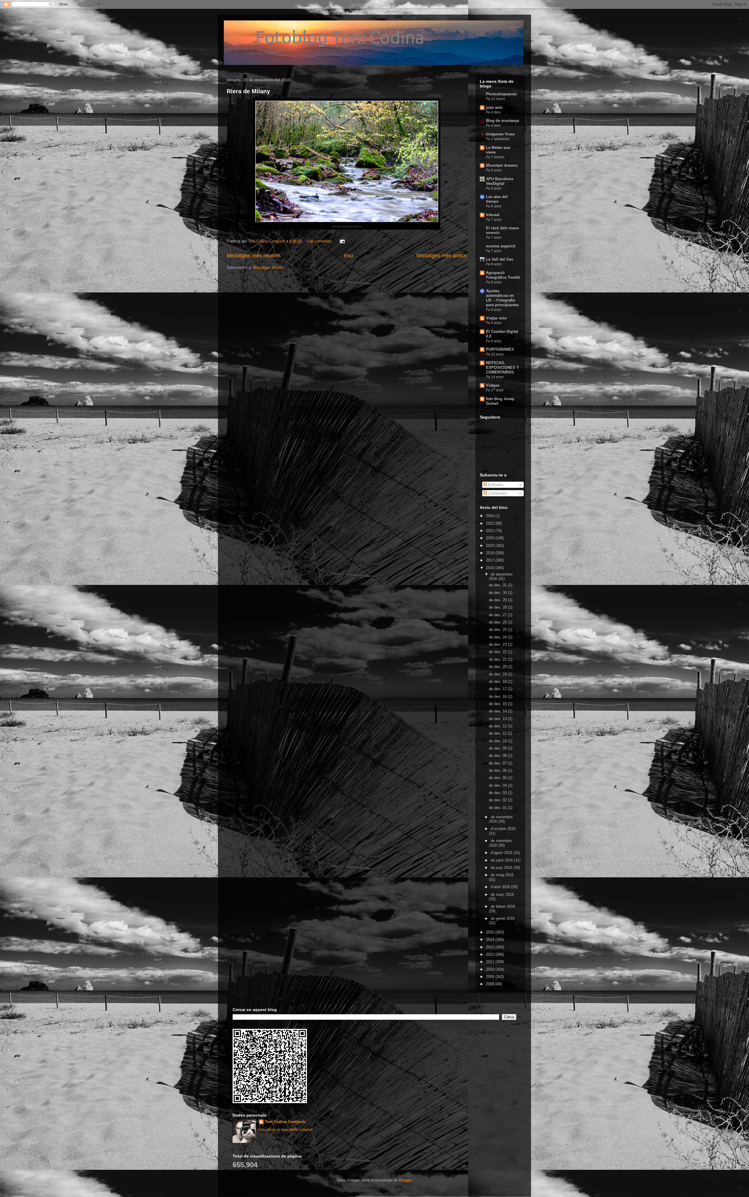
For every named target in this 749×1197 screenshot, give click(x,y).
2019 (490, 545)
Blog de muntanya (502, 120)
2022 (490, 523)
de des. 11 (498, 733)
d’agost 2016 (502, 852)
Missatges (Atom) (268, 267)
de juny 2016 (502, 867)
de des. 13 (498, 719)
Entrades (495, 485)
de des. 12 (498, 726)
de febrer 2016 (503, 906)
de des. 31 (498, 585)
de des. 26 (498, 622)
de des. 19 (498, 674)
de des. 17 (498, 689)
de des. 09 (498, 748)
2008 (490, 984)
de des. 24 (498, 637)
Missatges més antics (441, 256)
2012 (490, 954)
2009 (490, 976)
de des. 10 (498, 741)
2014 (490, 939)
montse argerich (501, 246)
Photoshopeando (501, 94)
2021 (490, 530)
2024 (490, 516)
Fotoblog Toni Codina (325, 37)
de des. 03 (498, 792)
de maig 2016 (502, 875)
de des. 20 (498, 666)
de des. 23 (498, 644)
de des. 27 (498, 615)
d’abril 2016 (501, 887)
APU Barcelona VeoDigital (499, 181)
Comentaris (497, 493)
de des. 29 (498, 600)
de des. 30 (498, 592)
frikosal (492, 215)
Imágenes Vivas (500, 134)
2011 (490, 962)
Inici (348, 256)
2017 (490, 560)
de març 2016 (502, 894)
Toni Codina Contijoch (285, 1122)
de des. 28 (498, 607)
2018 (490, 553)
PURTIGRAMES (500, 349)
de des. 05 (498, 778)
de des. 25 (498, 629)
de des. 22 (498, 652)
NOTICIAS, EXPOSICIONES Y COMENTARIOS (502, 367)
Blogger (405, 1180)
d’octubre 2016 (503, 828)
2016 (490, 568)
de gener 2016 (503, 918)
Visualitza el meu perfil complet (285, 1129)
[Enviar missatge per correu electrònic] (342, 241)
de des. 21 (498, 659)
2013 (490, 947)
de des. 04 (498, 785)
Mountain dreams (502, 165)
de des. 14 (498, 711)
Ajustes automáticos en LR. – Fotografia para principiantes (502, 298)
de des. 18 (498, 681)
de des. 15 (498, 704)
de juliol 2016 (502, 860)
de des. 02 (498, 800)
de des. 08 (498, 755)
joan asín (494, 107)
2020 (490, 538)
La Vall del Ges (499, 259)
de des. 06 (498, 770)
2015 (490, 932)
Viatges (492, 385)
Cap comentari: (320, 241)
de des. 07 (498, 763)
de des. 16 (498, 696)
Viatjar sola (496, 318)
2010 (490, 969)
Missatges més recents (254, 256)
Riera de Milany (248, 91)
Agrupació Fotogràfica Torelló (503, 275)
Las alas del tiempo (497, 199)
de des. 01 (498, 807)
